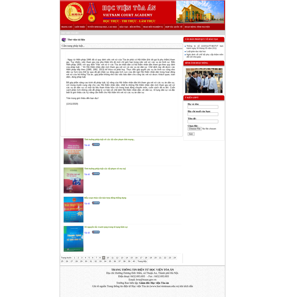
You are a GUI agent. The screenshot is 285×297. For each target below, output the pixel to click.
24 (175, 258)
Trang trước (66, 258)
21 (160, 258)
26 (67, 261)
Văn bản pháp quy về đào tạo (201, 39)
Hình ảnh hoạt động (196, 63)
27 (72, 261)
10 (108, 258)
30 (86, 261)
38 (124, 261)
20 (155, 258)
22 (165, 258)
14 (127, 258)
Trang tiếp (142, 261)
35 (110, 261)
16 (136, 258)
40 (134, 261)
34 (105, 261)
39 (129, 261)
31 (91, 261)
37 (119, 261)
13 (122, 258)
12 (117, 258)
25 (62, 261)
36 (115, 261)
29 (81, 261)
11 (112, 258)
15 (131, 258)
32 (96, 261)
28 (76, 261)
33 (100, 261)
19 (151, 258)
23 (170, 258)
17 (141, 258)
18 (146, 258)
